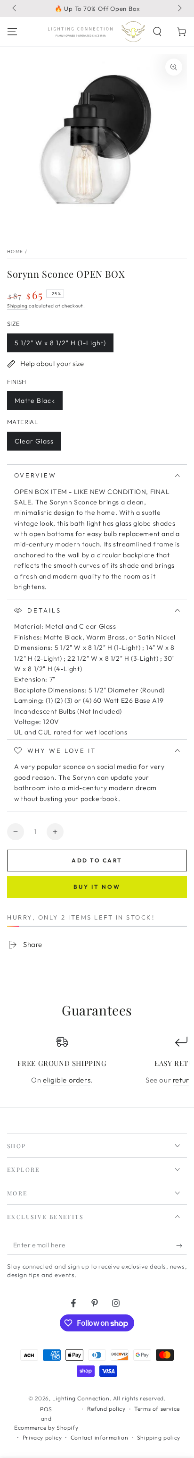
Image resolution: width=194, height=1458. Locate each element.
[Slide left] (15, 8)
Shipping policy (158, 1437)
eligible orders (66, 1079)
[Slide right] (179, 8)
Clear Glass (34, 444)
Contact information (99, 1437)
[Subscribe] (181, 1245)
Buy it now (97, 886)
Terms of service (157, 1408)
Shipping (17, 306)
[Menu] (12, 32)
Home (15, 251)
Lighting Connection (80, 1398)
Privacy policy (42, 1437)
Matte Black (34, 403)
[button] (157, 32)
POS (46, 1409)
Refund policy (106, 1408)
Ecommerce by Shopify (46, 1427)
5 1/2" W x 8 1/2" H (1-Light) (60, 345)
